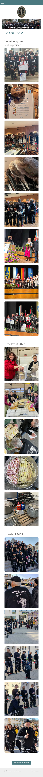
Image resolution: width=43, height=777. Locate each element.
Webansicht (35, 771)
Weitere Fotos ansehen (21, 762)
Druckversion (10, 771)
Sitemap (18, 771)
